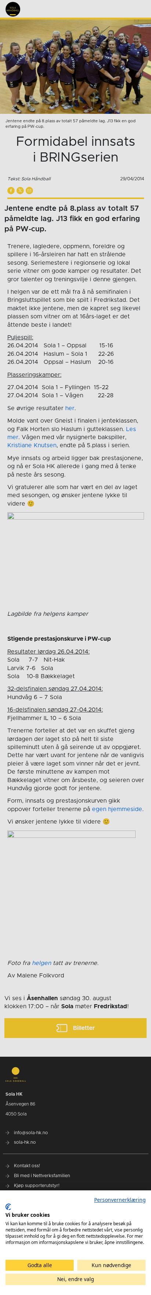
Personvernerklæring (120, 1199)
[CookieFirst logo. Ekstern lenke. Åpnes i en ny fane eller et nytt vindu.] (8, 1207)
